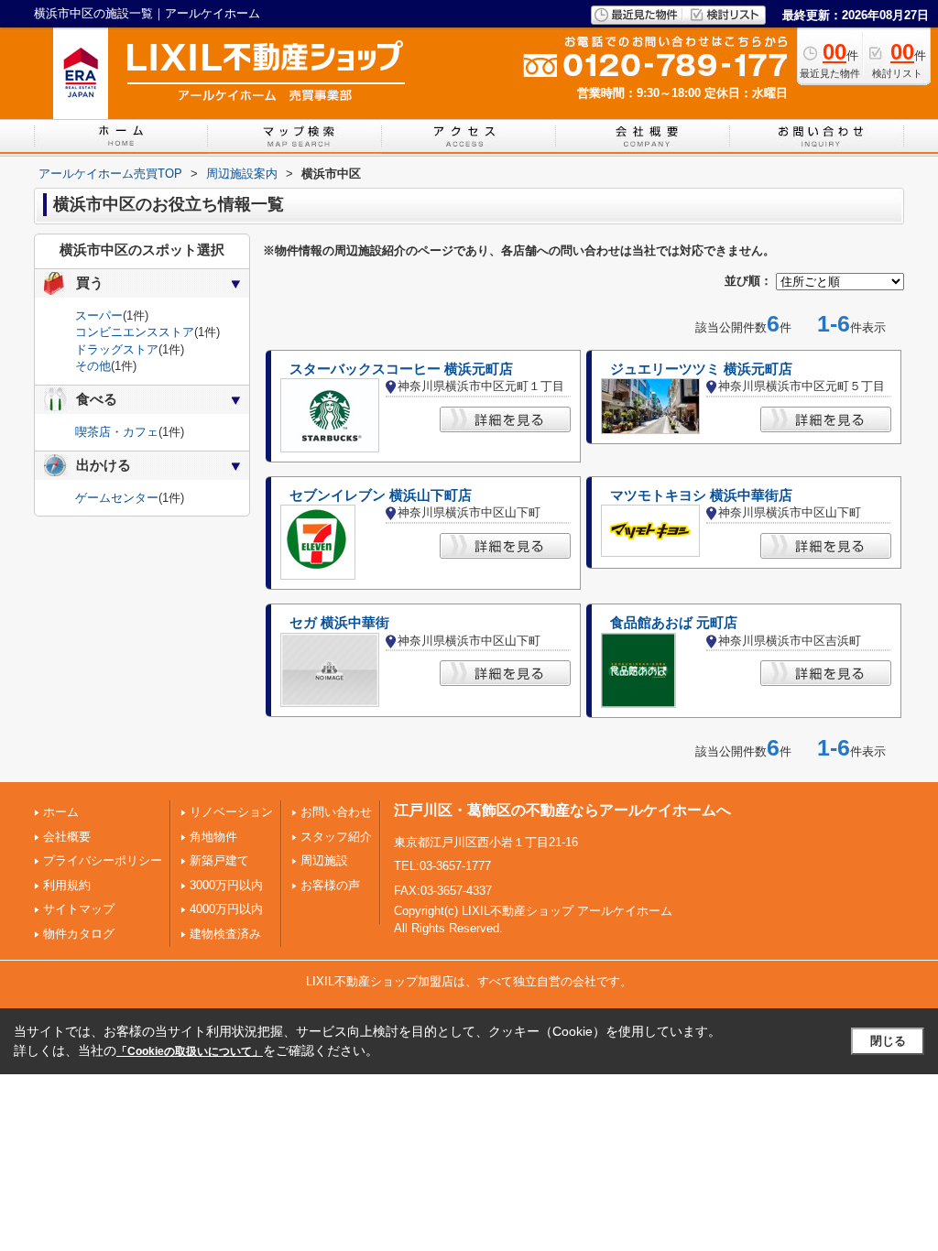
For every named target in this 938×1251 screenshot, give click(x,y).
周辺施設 (324, 860)
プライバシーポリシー (102, 860)
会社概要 (67, 836)
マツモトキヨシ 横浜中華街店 (701, 495)
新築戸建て (219, 860)
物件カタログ (79, 934)
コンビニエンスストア (134, 332)
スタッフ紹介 (336, 836)
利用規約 (67, 885)
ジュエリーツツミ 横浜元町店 (701, 369)
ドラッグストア (116, 349)
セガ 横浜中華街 (339, 622)
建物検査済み (225, 934)
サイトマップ (79, 909)
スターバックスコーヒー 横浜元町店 (401, 369)
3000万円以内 (226, 885)
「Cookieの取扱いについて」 (189, 1051)
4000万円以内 (226, 909)
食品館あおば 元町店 (673, 622)
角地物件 (213, 836)
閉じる (888, 1041)
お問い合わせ (336, 812)
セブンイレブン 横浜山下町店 (380, 495)
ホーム (61, 812)
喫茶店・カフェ (116, 432)
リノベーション (231, 812)
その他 (93, 366)
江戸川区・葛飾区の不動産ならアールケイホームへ (562, 810)
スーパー (99, 315)
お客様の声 (330, 885)
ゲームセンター (116, 498)
